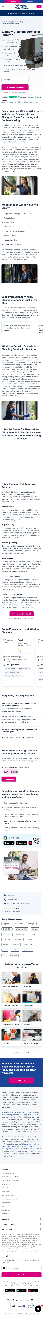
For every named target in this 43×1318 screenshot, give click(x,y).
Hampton (35, 929)
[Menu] (3, 6)
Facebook (6, 1283)
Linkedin (37, 1283)
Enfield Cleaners (21, 1115)
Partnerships (6, 1202)
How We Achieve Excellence (11, 1180)
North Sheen (27, 950)
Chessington (18, 924)
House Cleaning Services (10, 22)
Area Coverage (6, 1210)
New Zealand (29, 1306)
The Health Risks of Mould (10, 1177)
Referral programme (8, 1195)
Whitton (32, 934)
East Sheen (28, 945)
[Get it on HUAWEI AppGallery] (33, 1290)
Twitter (12, 1283)
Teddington (31, 924)
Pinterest (18, 1283)
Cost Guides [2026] (8, 1173)
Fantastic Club (6, 1184)
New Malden (7, 929)
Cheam (29, 939)
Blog (3, 1206)
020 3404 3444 (12, 899)
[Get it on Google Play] (21, 843)
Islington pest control (30, 1144)
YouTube (24, 1283)
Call (39, 6)
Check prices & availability (21, 614)
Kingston (6, 924)
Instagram (30, 1283)
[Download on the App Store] (9, 843)
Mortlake (15, 950)
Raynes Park (7, 934)
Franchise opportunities (9, 1199)
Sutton (5, 950)
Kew (4, 955)
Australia (19, 1306)
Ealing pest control (9, 1146)
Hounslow (13, 955)
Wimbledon (18, 939)
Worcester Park (21, 929)
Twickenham (20, 934)
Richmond (6, 939)
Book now (21, 1080)
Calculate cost (8, 779)
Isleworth (16, 945)
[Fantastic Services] (21, 6)
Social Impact (6, 1191)
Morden (5, 945)
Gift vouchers (6, 1188)
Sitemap (4, 1214)
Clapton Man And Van (23, 1112)
